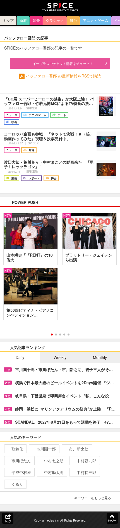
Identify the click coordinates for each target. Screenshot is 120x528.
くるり (17, 484)
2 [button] (56, 334)
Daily (20, 357)
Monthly (100, 357)
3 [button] (60, 334)
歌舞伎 (17, 449)
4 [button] (64, 334)
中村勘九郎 (86, 460)
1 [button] (52, 334)
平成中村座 (21, 472)
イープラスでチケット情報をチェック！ (63, 63)
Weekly (60, 357)
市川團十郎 (46, 449)
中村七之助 (54, 460)
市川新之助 (78, 449)
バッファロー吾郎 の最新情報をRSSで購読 (63, 76)
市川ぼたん (21, 460)
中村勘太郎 (54, 472)
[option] (60, 268)
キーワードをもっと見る (92, 497)
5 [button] (68, 334)
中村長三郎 (86, 472)
